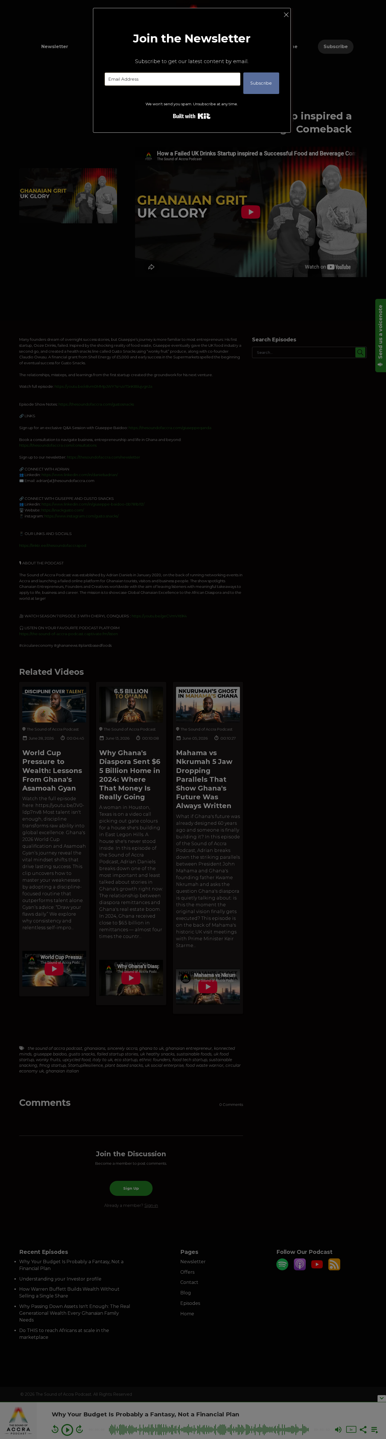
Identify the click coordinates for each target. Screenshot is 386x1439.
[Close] (286, 14)
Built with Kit (192, 116)
